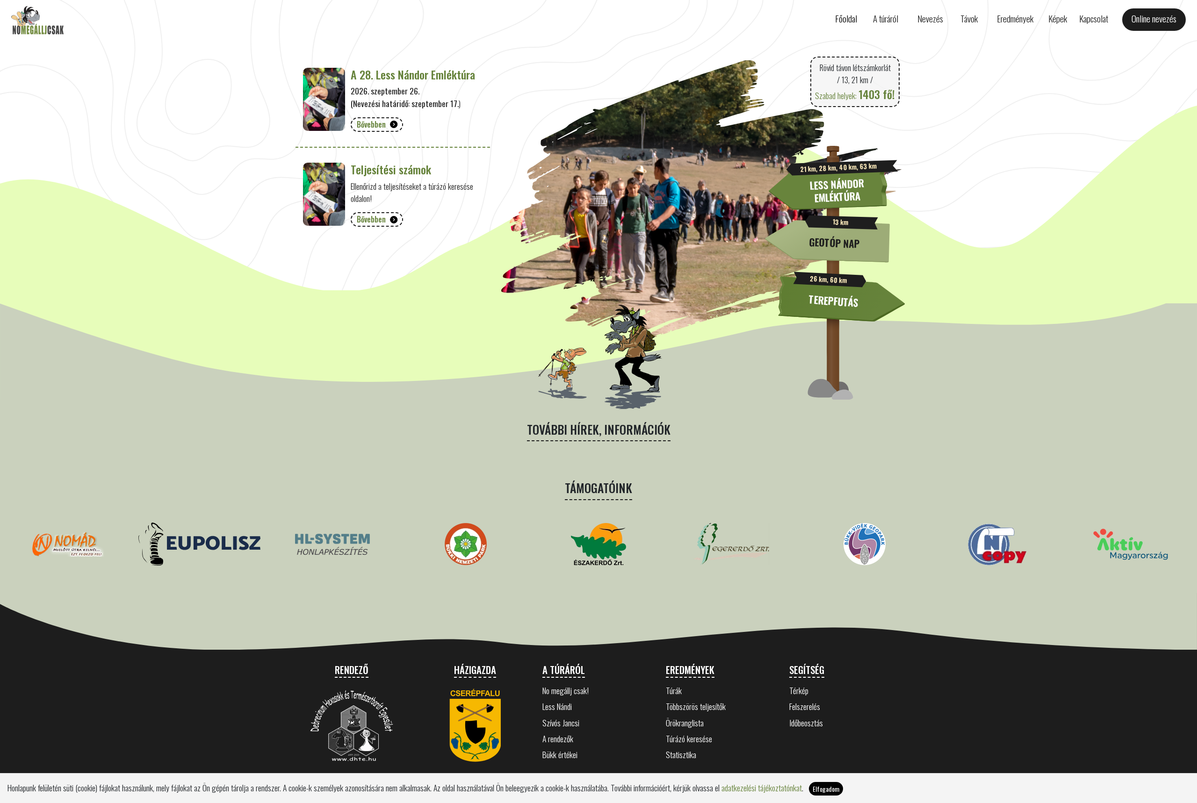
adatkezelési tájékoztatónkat (761, 787)
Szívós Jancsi (560, 723)
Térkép (798, 690)
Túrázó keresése (689, 738)
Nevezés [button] (930, 18)
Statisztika (681, 754)
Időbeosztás (806, 723)
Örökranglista (685, 723)
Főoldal (846, 18)
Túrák (674, 690)
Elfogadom (826, 789)
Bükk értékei (559, 754)
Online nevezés (1154, 18)
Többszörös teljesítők (696, 706)
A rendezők (557, 738)
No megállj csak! (565, 690)
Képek (1057, 18)
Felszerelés (804, 706)
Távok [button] (969, 18)
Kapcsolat (1093, 18)
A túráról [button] (885, 18)
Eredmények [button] (1015, 18)
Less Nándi (557, 706)
